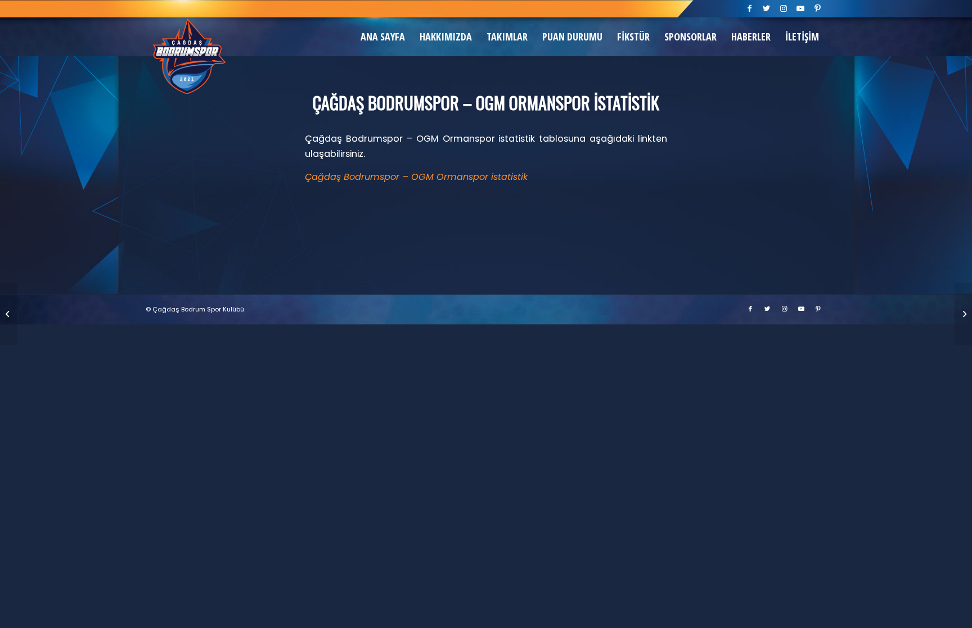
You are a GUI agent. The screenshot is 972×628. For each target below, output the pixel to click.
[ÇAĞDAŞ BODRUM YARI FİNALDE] (8, 314)
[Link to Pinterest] (817, 8)
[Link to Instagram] (784, 8)
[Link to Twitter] (767, 8)
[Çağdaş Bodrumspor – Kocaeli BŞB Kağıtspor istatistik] (963, 314)
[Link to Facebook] (750, 8)
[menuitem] (382, 36)
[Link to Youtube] (801, 8)
